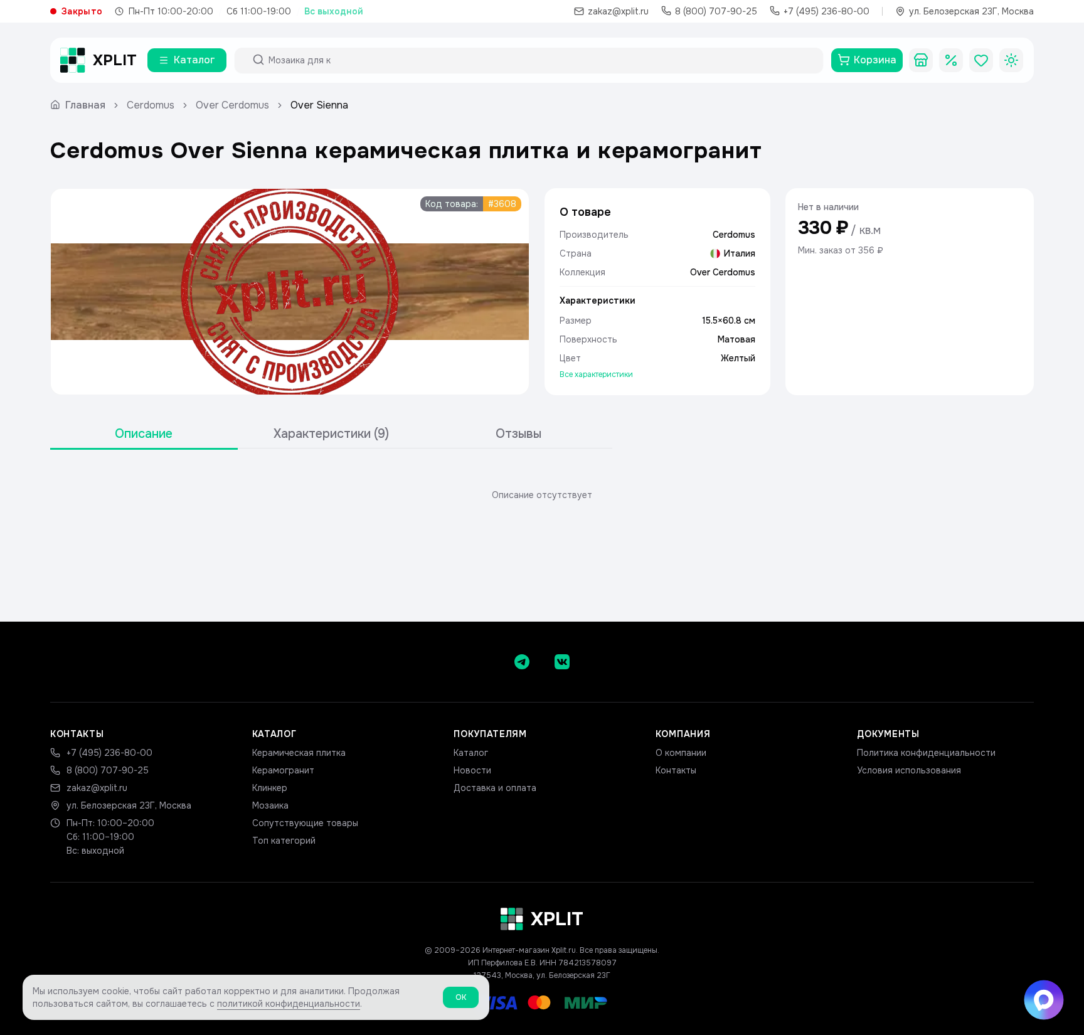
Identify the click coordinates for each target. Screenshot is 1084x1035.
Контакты (676, 770)
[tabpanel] (542, 495)
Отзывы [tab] (518, 434)
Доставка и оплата (495, 788)
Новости (472, 770)
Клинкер (269, 788)
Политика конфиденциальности (926, 752)
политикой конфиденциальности (288, 1003)
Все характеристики (596, 374)
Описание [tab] (144, 434)
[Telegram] (522, 662)
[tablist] (331, 434)
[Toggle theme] (1011, 60)
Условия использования (909, 770)
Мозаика (270, 805)
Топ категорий (284, 840)
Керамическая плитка (299, 752)
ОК (460, 997)
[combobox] (540, 60)
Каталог (471, 752)
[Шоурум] (920, 60)
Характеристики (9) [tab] (331, 434)
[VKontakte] (562, 662)
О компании (681, 752)
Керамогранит (283, 770)
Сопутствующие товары (305, 823)
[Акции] (951, 60)
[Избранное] (981, 60)
